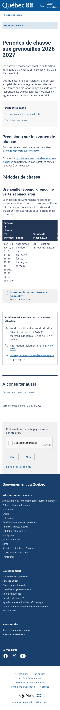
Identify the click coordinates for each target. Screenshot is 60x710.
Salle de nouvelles (11, 593)
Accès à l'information (30, 678)
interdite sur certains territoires (20, 151)
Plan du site (39, 673)
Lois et (11, 598)
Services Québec (11, 580)
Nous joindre (52, 7)
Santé (5, 543)
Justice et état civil (11, 539)
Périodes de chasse (13, 14)
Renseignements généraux (16, 630)
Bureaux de (12, 634)
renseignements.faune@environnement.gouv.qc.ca (32, 357)
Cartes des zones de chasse (18, 392)
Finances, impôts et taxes (15, 526)
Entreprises (8, 518)
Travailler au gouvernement (16, 589)
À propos (44, 686)
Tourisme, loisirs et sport (15, 552)
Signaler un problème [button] (18, 466)
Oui (14, 457)
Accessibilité (21, 673)
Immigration (8, 535)
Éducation (7, 509)
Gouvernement (11, 571)
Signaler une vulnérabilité (22, 602)
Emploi (6, 513)
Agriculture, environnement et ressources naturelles (29, 500)
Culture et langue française (16, 505)
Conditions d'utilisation (23, 686)
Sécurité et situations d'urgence (18, 548)
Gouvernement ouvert (13, 585)
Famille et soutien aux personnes (19, 522)
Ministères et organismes (15, 576)
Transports (8, 556)
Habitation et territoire (14, 530)
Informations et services (17, 495)
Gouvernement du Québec (23, 484)
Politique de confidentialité (30, 682)
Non (30, 457)
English (50, 4)
